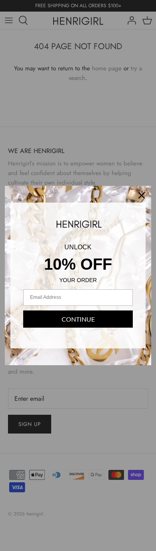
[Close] (141, 195)
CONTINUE (78, 319)
